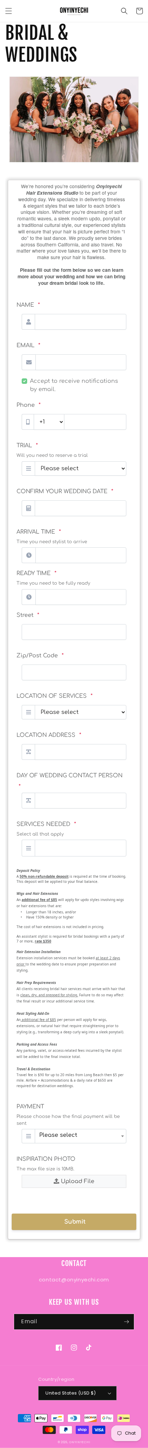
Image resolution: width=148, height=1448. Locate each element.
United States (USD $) (70, 1393)
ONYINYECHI (79, 1442)
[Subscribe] (126, 1322)
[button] (8, 11)
